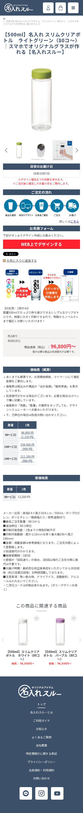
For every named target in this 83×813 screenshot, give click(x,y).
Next (77, 150)
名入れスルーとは (41, 712)
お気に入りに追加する (22, 261)
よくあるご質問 (41, 737)
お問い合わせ (41, 778)
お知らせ (41, 729)
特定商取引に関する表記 (41, 753)
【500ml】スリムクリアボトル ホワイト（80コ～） (23, 655)
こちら (75, 221)
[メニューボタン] (73, 7)
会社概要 (41, 745)
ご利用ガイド (41, 721)
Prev (6, 150)
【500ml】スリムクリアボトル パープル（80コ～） (60, 655)
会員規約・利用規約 (41, 770)
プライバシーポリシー (41, 762)
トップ (41, 704)
